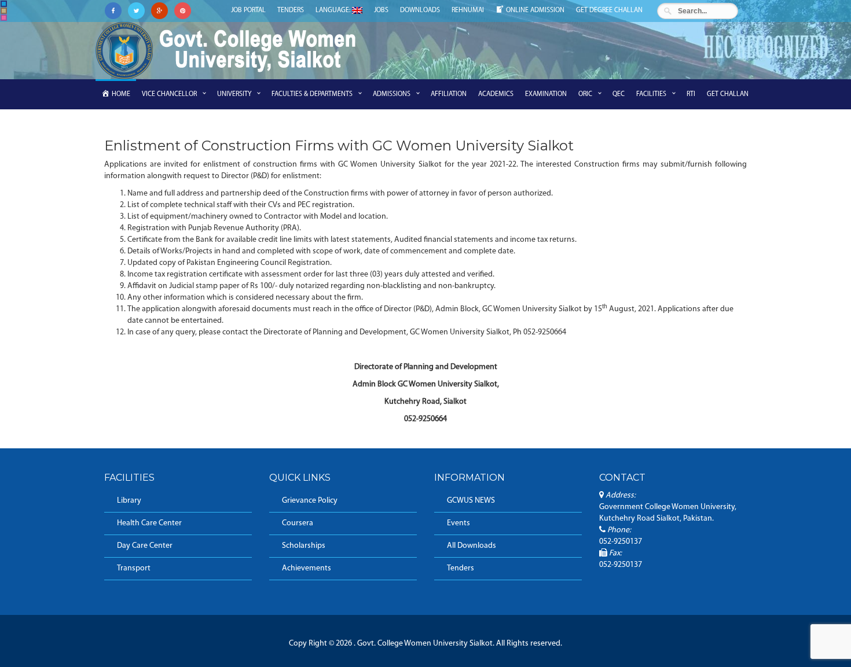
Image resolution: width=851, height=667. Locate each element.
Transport (134, 568)
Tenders (290, 10)
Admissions (391, 94)
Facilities (651, 94)
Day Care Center (145, 545)
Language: (334, 10)
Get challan (728, 94)
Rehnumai (468, 10)
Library (129, 500)
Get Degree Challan (609, 10)
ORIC (585, 94)
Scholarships (303, 545)
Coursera (297, 523)
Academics (495, 94)
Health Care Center (149, 523)
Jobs (381, 10)
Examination (546, 94)
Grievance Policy (310, 500)
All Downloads (471, 545)
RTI (691, 94)
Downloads (420, 10)
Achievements (306, 568)
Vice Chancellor (169, 94)
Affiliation (449, 94)
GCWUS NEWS (471, 500)
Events (458, 523)
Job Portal (248, 10)
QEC (618, 94)
